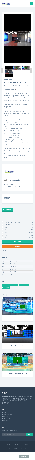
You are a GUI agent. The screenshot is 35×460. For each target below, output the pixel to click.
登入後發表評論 (7, 209)
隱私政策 (16, 448)
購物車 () (25, 456)
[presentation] (2, 70)
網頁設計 (27, 445)
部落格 (4, 412)
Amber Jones (8, 79)
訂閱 (29, 434)
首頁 (10, 448)
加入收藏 (18, 246)
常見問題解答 (6, 418)
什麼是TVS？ (6, 416)
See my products (10, 184)
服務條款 (23, 448)
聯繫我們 (5, 420)
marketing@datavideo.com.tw (13, 186)
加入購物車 (18, 241)
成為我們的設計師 (7, 414)
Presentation (7, 86)
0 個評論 (16, 86)
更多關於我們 (5, 403)
